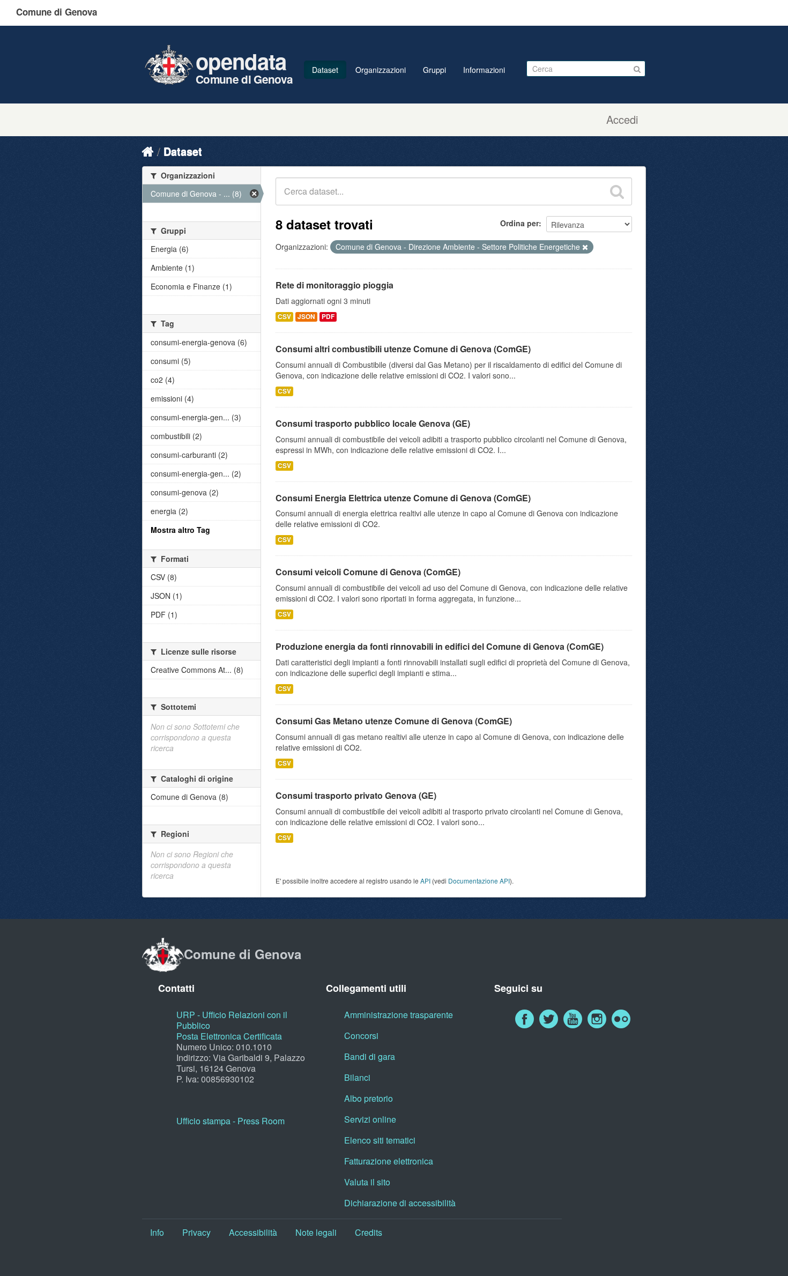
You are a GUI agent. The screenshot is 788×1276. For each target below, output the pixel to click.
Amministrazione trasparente (398, 1014)
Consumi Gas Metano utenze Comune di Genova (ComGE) (394, 721)
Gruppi (434, 69)
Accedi (622, 119)
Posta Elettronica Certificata (229, 1036)
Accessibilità (253, 1232)
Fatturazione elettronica (388, 1161)
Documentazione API (479, 880)
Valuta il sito (367, 1182)
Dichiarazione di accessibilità (400, 1203)
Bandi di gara (369, 1056)
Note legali (316, 1232)
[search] (617, 191)
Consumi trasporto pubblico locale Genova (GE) (373, 423)
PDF (328, 316)
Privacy (196, 1232)
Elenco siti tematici (379, 1140)
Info (157, 1232)
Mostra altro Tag (180, 529)
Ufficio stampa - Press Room (230, 1121)
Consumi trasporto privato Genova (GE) (356, 795)
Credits (368, 1232)
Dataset (325, 69)
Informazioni (484, 69)
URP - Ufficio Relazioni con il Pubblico (231, 1020)
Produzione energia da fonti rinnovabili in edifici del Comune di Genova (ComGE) (440, 646)
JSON (306, 316)
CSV (284, 316)
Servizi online (370, 1119)
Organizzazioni (380, 69)
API (425, 880)
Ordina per (519, 223)
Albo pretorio (368, 1098)
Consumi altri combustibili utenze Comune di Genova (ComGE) (403, 349)
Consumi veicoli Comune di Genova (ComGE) (368, 572)
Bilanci (357, 1077)
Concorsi (361, 1035)
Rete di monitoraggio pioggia (334, 285)
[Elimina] (585, 247)
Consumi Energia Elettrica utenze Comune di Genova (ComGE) (403, 498)
